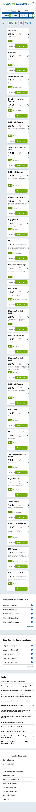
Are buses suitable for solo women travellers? (15, 701)
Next (29, 23)
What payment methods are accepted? (13, 681)
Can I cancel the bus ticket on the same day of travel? (16, 716)
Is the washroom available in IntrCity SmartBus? (16, 690)
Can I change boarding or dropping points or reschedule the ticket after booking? (15, 710)
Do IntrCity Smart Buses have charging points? (16, 686)
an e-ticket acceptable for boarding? (12, 722)
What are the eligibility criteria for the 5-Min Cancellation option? (15, 742)
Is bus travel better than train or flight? (13, 731)
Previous (2, 23)
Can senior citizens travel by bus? (12, 705)
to (8, 760)
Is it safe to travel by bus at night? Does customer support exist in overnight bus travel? (16, 695)
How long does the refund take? (11, 726)
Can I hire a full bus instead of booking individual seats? (13, 736)
